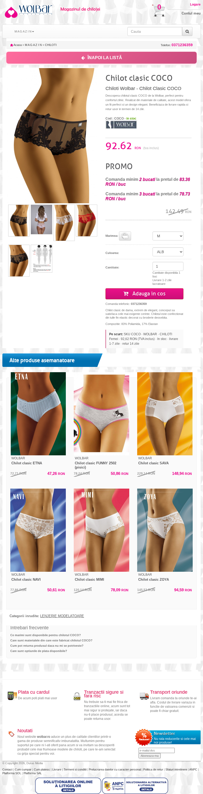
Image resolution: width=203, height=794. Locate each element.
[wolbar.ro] (10, 12)
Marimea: (112, 235)
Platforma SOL (11, 773)
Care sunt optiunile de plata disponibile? (38, 651)
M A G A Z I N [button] (23, 31)
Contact (7, 769)
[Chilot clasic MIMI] (101, 530)
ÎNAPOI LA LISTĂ (104, 57)
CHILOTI (51, 44)
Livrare (57, 769)
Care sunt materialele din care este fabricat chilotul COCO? (51, 640)
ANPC (193, 769)
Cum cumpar (23, 769)
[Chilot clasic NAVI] (38, 530)
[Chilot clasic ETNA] (38, 413)
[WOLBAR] (121, 124)
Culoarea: (112, 252)
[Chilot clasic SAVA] (165, 413)
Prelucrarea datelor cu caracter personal (115, 769)
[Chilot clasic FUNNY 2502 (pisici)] (101, 413)
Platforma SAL (33, 773)
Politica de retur (153, 769)
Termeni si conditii (75, 769)
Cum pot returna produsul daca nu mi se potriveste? (47, 645)
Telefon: (177, 45)
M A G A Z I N (33, 44)
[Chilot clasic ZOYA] (165, 530)
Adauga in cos (148, 293)
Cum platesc (42, 769)
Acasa (17, 44)
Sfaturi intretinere (176, 769)
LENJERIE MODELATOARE (62, 616)
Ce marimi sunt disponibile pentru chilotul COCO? (45, 635)
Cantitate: (112, 267)
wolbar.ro (43, 737)
